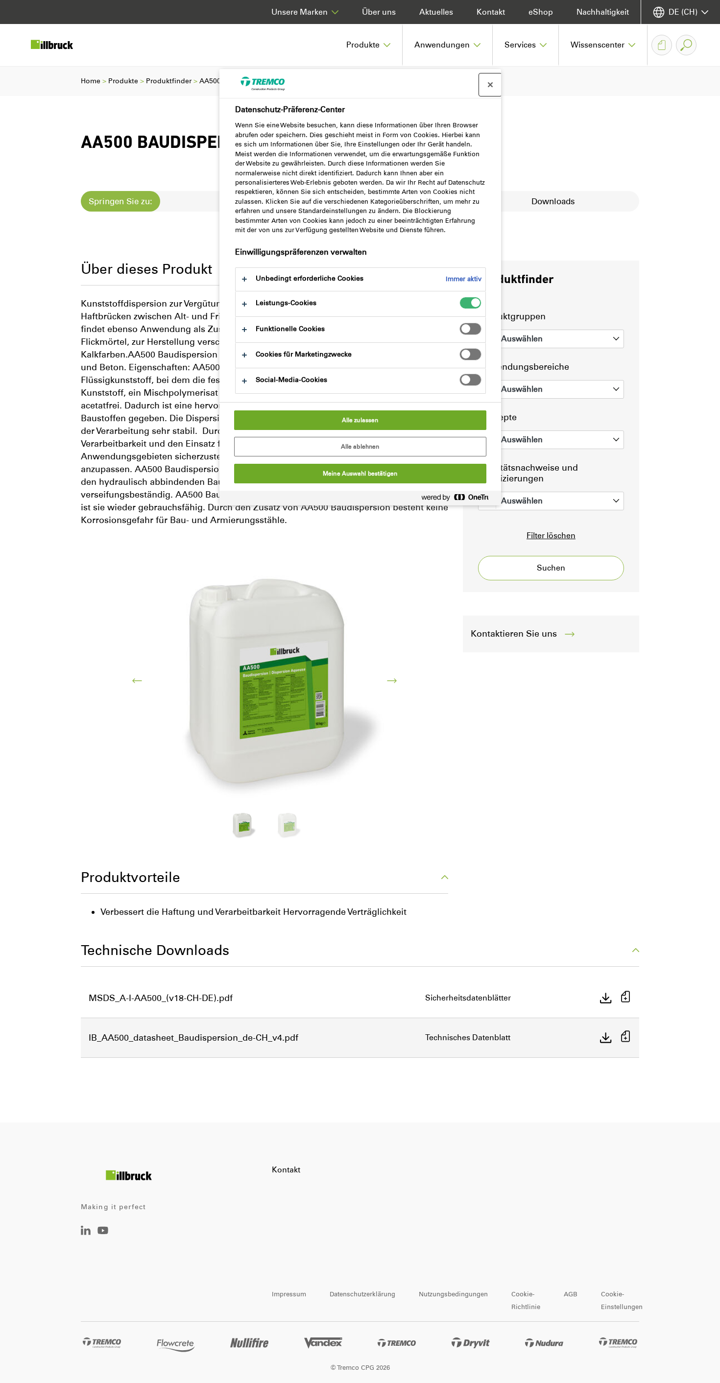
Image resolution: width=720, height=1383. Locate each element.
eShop (540, 12)
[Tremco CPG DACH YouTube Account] (103, 1237)
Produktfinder (169, 81)
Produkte (123, 81)
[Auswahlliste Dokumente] (661, 45)
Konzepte (497, 417)
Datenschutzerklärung (362, 1294)
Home (90, 81)
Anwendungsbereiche (523, 366)
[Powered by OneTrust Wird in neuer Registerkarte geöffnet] (459, 499)
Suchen (551, 567)
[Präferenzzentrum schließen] (490, 84)
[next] (392, 680)
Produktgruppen (512, 316)
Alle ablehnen (360, 446)
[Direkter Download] (606, 998)
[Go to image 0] (242, 825)
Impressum (289, 1294)
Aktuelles (436, 12)
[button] (369, 45)
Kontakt (491, 12)
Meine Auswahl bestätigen (360, 473)
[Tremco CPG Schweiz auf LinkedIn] (86, 1232)
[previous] (137, 680)
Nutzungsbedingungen (453, 1294)
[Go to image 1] (287, 825)
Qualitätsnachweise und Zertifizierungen (528, 473)
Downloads (553, 201)
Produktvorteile (130, 877)
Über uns (379, 12)
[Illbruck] (59, 45)
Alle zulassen (360, 420)
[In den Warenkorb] (625, 998)
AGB (570, 1294)
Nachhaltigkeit (602, 12)
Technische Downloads (155, 950)
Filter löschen (551, 535)
